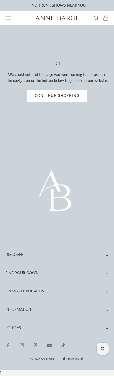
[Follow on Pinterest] (35, 345)
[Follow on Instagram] (21, 345)
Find (32, 5)
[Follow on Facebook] (8, 345)
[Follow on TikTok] (63, 345)
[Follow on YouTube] (49, 345)
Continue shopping (57, 95)
